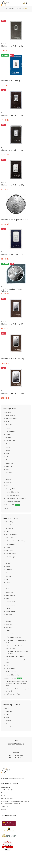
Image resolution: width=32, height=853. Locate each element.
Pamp (7, 531)
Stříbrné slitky (8, 522)
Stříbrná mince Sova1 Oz (13, 637)
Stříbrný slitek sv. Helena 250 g (15, 541)
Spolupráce (4, 793)
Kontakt (3, 809)
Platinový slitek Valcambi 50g (12, 359)
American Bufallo (11, 553)
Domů (6, 9)
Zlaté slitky (7, 412)
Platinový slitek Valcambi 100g (13, 393)
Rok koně (8, 479)
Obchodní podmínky (7, 798)
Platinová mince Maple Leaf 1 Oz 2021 (15, 220)
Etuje (6, 508)
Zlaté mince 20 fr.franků (13, 501)
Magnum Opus (10, 595)
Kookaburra (9, 528)
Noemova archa (10, 605)
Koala (7, 586)
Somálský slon (10, 634)
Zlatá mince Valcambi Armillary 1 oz (16, 498)
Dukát (7, 453)
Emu (7, 456)
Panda (8, 608)
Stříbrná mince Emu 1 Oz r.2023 (15, 657)
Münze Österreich (11, 418)
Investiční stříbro (10, 518)
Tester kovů (5, 806)
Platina (3, 43)
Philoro (8, 428)
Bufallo (8, 447)
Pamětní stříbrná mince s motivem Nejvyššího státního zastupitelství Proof (16, 683)
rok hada (8, 476)
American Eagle (10, 440)
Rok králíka (9, 482)
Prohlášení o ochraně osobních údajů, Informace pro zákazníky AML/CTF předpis (15, 802)
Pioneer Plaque (10, 611)
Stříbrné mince (8, 550)
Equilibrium (9, 569)
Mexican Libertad (11, 602)
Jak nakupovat (5, 787)
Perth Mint (9, 425)
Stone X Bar (9, 538)
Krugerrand (9, 463)
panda (8, 469)
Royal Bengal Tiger (11, 534)
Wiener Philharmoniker (12, 492)
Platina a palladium (15, 9)
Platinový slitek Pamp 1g (10, 81)
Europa (8, 573)
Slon (7, 485)
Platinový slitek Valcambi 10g (12, 150)
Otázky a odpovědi (7, 790)
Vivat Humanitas (11, 672)
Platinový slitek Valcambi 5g (12, 115)
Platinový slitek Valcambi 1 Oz (12, 324)
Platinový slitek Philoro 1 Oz (12, 254)
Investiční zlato (9, 409)
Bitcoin (8, 560)
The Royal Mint (10, 431)
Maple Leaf (9, 466)
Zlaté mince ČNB (12, 505)
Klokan (8, 582)
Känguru (8, 460)
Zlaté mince (7, 437)
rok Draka (9, 473)
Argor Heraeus (10, 415)
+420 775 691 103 (16, 758)
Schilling (8, 631)
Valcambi (8, 434)
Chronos (8, 576)
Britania (8, 444)
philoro (8, 717)
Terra (7, 665)
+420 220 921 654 (16, 755)
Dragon (8, 450)
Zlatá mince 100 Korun (12, 495)
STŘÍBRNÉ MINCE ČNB (13, 694)
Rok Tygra (9, 627)
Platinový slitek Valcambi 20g (12, 185)
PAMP (8, 421)
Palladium (7, 724)
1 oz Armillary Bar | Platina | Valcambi (12, 290)
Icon (7, 579)
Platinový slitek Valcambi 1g (12, 46)
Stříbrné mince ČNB (13, 678)
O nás (3, 795)
